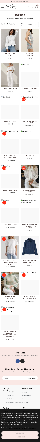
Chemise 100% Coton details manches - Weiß (29, 226)
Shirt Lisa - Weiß (10, 225)
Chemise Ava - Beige (30, 156)
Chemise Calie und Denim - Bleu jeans (29, 261)
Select (30, 24)
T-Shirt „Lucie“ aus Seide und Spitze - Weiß (10, 262)
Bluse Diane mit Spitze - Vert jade (29, 298)
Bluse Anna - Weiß (10, 190)
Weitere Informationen (8, 428)
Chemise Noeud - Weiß (10, 54)
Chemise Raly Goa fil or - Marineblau (10, 156)
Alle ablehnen (20, 433)
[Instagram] (22, 361)
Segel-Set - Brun (10, 121)
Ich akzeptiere (20, 437)
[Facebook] (18, 361)
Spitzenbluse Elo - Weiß (30, 191)
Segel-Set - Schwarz (29, 88)
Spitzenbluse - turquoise (10, 298)
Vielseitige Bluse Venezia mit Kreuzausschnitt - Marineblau (10, 334)
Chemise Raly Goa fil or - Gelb (29, 122)
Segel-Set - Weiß (10, 88)
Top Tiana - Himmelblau (29, 54)
